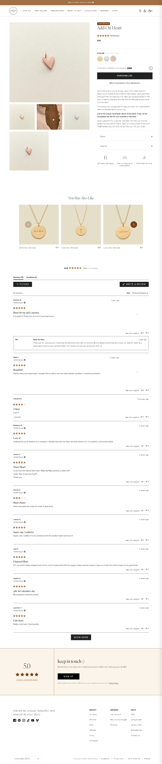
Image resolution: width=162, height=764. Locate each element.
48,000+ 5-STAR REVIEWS (27, 680)
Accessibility (105, 759)
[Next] (133, 224)
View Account (115, 714)
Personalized (57, 11)
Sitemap (147, 759)
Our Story (93, 714)
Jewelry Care (136, 725)
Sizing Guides (136, 720)
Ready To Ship (74, 11)
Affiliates (92, 730)
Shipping (113, 725)
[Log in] (144, 11)
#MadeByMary (137, 730)
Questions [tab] (31, 278)
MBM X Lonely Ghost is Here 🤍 (81, 2)
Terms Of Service (134, 759)
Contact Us (135, 735)
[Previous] (28, 224)
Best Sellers (41, 11)
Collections (91, 11)
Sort (129, 293)
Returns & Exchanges (118, 720)
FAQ (132, 714)
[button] (137, 314)
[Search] (140, 11)
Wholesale (93, 741)
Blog (91, 725)
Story (115, 11)
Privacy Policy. (114, 683)
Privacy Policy (119, 759)
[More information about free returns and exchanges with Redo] (151, 68)
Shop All (27, 11)
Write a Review (137, 285)
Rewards (105, 11)
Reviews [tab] (18, 278)
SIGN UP (68, 676)
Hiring (91, 735)
